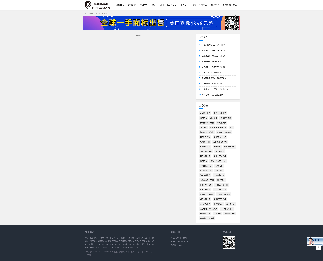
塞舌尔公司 (230, 204)
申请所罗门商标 (220, 199)
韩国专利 (217, 213)
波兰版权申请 (205, 113)
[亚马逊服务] (97, 8)
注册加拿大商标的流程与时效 (213, 45)
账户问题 (184, 5)
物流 (195, 5)
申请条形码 (218, 204)
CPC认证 (213, 118)
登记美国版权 (205, 189)
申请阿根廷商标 (206, 185)
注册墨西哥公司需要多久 (211, 72)
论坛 (235, 5)
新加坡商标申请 (223, 194)
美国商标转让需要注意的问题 (213, 67)
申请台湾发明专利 (207, 122)
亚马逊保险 (221, 122)
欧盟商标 (219, 170)
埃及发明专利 (226, 118)
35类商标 (221, 180)
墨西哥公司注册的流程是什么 (213, 94)
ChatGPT (203, 127)
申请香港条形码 (227, 209)
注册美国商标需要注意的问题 (213, 56)
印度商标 (203, 161)
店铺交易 (144, 5)
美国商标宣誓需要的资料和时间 (214, 78)
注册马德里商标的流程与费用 (213, 50)
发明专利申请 (205, 175)
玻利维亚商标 (205, 146)
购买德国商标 (229, 146)
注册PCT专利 (205, 142)
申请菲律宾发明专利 (218, 127)
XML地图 (88, 255)
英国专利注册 (205, 156)
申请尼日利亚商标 (224, 132)
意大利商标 (220, 151)
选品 (154, 5)
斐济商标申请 (205, 204)
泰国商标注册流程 (207, 132)
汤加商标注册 (229, 213)
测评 (162, 5)
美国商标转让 (205, 213)
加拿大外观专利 (222, 185)
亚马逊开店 (131, 5)
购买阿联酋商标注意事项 (211, 61)
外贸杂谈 (227, 5)
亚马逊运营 (171, 5)
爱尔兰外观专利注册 (218, 161)
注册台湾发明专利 (207, 180)
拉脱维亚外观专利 (207, 218)
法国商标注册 (219, 175)
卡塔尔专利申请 (220, 113)
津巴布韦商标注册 (220, 142)
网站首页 (120, 5)
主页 (86, 13)
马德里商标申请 (206, 166)
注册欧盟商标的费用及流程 (212, 83)
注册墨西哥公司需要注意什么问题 (215, 89)
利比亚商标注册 (220, 137)
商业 (231, 127)
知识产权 (215, 5)
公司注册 (219, 166)
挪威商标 (203, 118)
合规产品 (203, 5)
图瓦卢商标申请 (206, 170)
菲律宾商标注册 (206, 151)
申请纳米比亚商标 (207, 194)
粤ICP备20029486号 (144, 252)
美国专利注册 (205, 199)
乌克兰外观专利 (220, 189)
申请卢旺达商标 (220, 156)
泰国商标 (217, 146)
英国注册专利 (205, 137)
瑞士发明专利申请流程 (208, 209)
